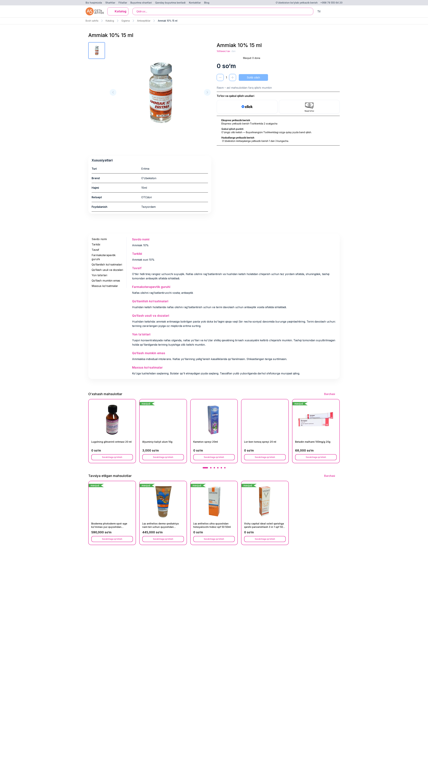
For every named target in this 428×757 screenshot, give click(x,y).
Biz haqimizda (94, 2)
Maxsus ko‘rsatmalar (105, 286)
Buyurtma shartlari (141, 2)
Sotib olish (253, 77)
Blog (206, 2)
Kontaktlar (195, 2)
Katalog (110, 20)
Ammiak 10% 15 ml (167, 20)
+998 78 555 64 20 (331, 2)
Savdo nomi (99, 239)
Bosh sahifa (92, 20)
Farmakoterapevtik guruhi (104, 257)
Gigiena (125, 20)
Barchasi (329, 394)
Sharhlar (110, 2)
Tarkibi (96, 244)
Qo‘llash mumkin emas (106, 280)
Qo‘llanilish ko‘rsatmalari (107, 264)
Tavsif (95, 249)
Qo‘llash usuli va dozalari (107, 270)
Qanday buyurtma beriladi (170, 2)
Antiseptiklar (143, 20)
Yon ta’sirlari (99, 275)
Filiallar (123, 2)
